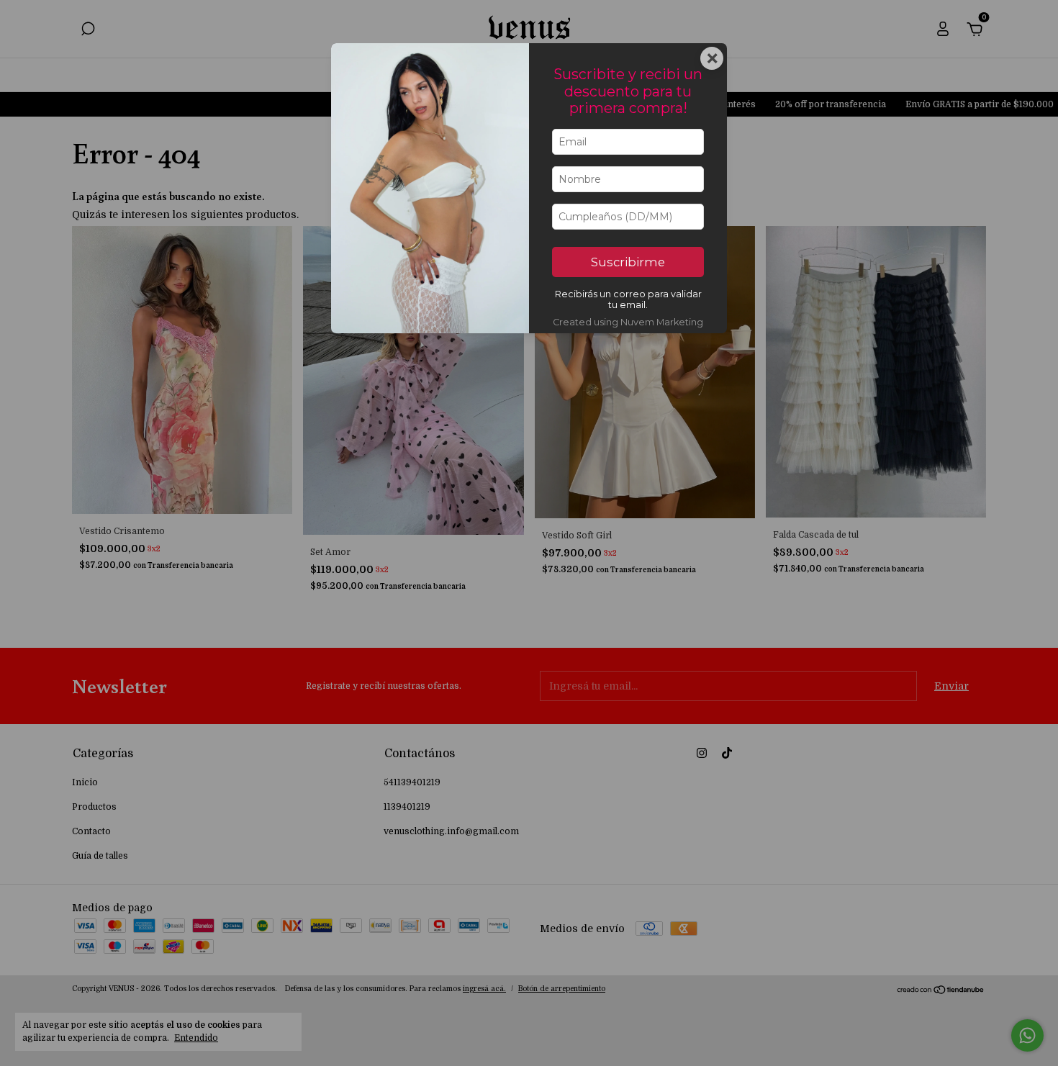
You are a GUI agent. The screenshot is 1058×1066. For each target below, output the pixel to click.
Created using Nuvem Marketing (628, 322)
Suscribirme (628, 262)
